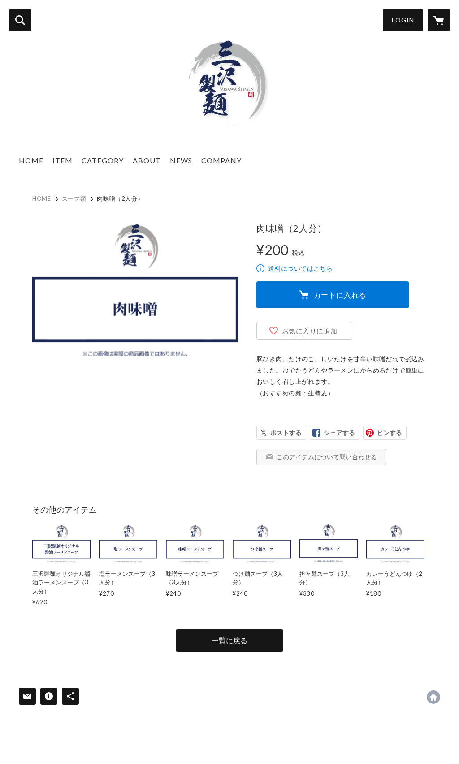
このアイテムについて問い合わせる (327, 457)
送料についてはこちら (300, 268)
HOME (31, 160)
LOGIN (403, 20)
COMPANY (221, 160)
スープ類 (74, 198)
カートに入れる (340, 294)
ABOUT (147, 160)
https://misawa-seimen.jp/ (433, 697)
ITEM (62, 160)
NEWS (181, 160)
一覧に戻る (229, 640)
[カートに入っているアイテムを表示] (439, 20)
